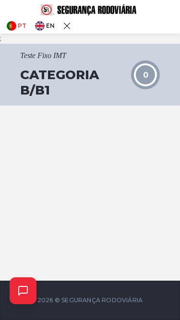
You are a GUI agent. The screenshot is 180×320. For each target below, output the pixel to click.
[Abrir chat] (23, 290)
